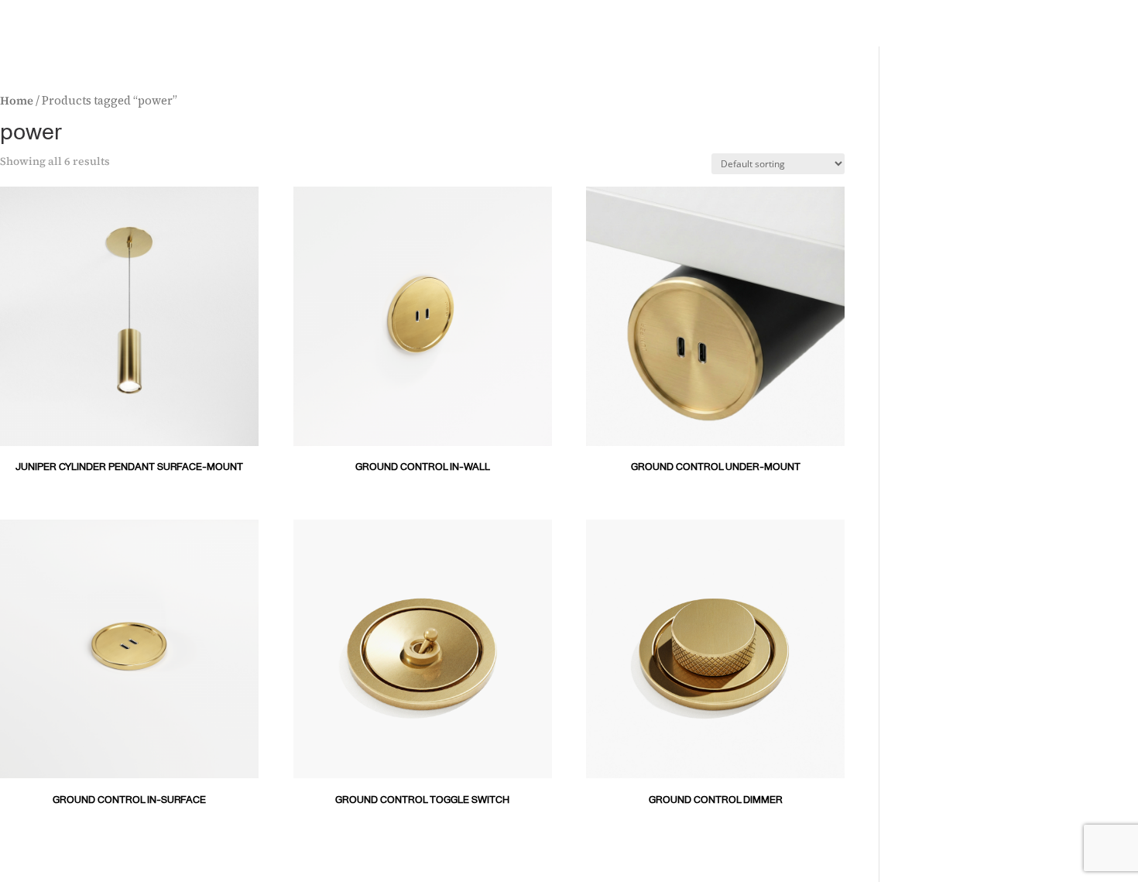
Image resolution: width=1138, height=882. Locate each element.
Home (16, 100)
